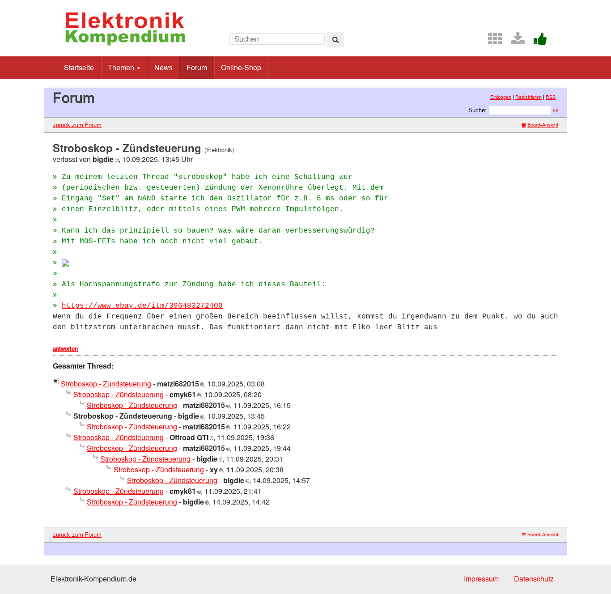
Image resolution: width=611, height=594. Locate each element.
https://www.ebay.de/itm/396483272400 (142, 306)
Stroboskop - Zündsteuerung (106, 383)
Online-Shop (241, 67)
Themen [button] (122, 67)
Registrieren (528, 97)
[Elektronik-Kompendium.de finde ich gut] (536, 41)
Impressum (481, 578)
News (163, 67)
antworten (65, 348)
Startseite (79, 67)
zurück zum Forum (77, 124)
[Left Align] (335, 39)
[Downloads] (514, 41)
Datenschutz (534, 578)
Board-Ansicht (542, 125)
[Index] (491, 41)
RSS (551, 97)
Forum (197, 67)
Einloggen (500, 97)
